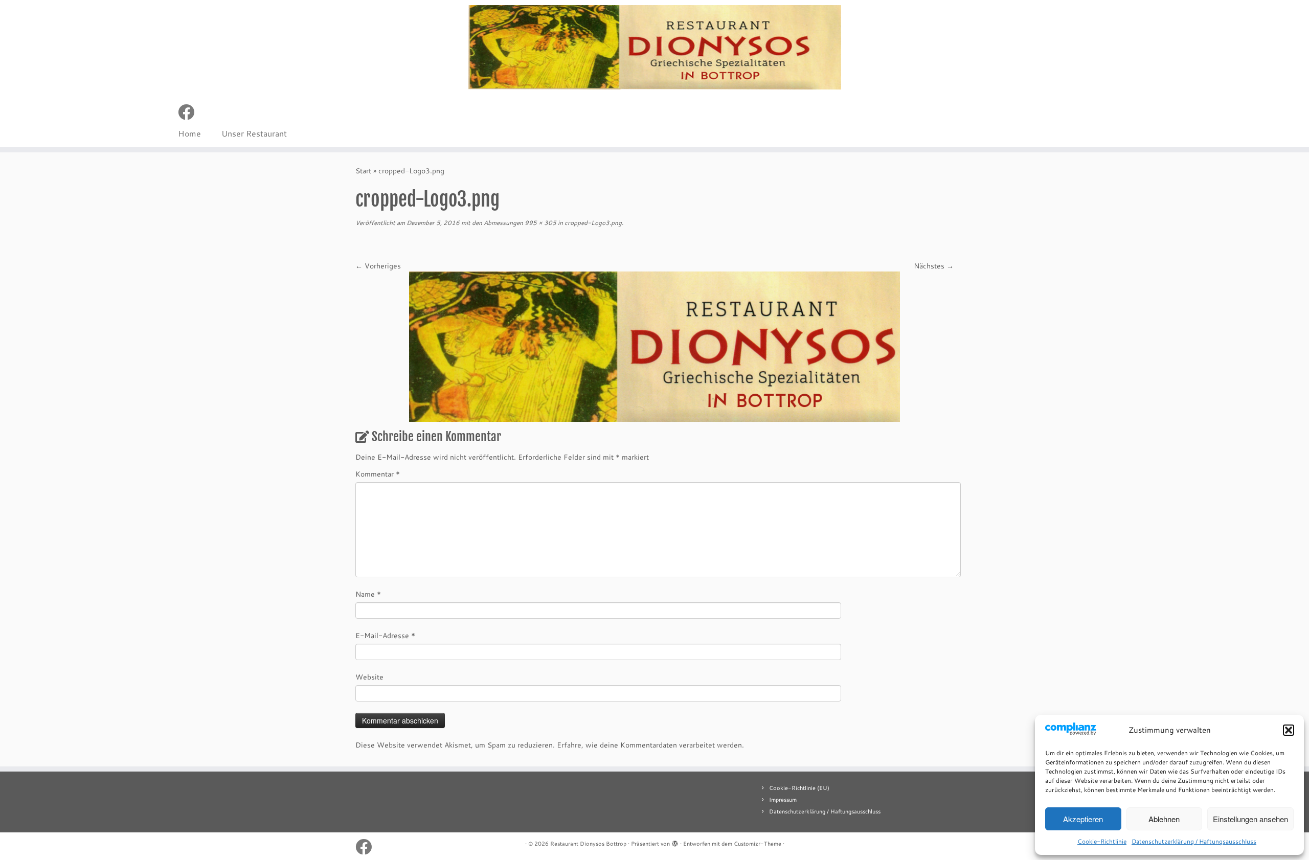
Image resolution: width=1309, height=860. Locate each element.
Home (189, 133)
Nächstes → (934, 266)
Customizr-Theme (757, 844)
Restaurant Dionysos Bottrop (588, 844)
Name (368, 594)
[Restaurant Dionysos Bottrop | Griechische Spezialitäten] (654, 47)
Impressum (783, 800)
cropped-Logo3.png (592, 222)
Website (369, 677)
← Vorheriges (378, 266)
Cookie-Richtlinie (1101, 841)
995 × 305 (539, 222)
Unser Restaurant (254, 133)
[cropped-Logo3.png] (654, 346)
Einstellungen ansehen (1250, 818)
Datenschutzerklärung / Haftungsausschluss (1194, 841)
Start (363, 171)
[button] (1288, 730)
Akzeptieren (1083, 818)
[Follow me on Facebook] (189, 111)
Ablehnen (1164, 818)
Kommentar (377, 474)
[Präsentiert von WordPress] (675, 841)
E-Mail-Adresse (385, 635)
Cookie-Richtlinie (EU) (799, 788)
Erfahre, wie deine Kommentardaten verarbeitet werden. (650, 745)
